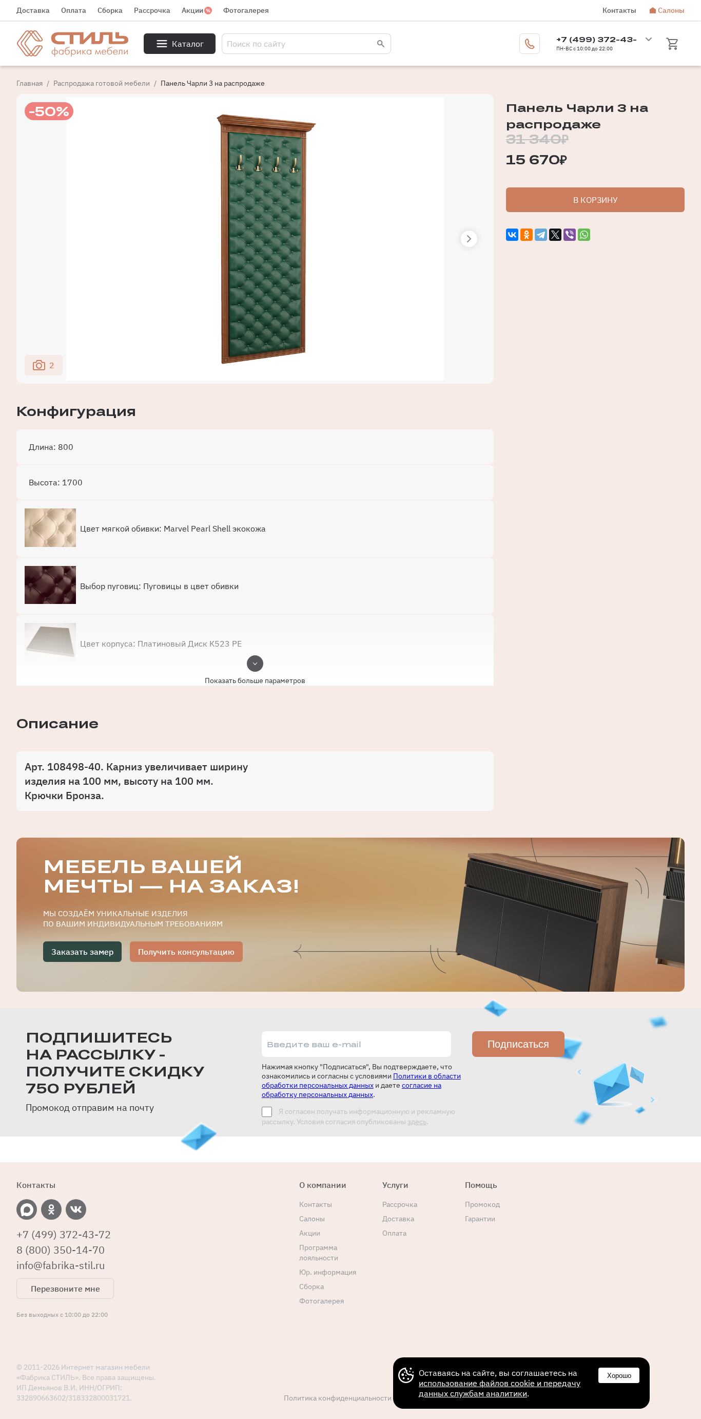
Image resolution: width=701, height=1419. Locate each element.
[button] (469, 239)
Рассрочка (152, 10)
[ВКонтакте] (512, 235)
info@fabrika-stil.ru (60, 1265)
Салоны (671, 10)
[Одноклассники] (526, 235)
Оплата (73, 10)
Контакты (619, 10)
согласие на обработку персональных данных (351, 1090)
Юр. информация (327, 1272)
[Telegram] (541, 235)
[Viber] (569, 235)
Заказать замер (82, 952)
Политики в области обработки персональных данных (361, 1080)
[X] (555, 235)
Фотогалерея (246, 10)
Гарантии (480, 1218)
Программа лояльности (318, 1252)
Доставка (33, 10)
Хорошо (619, 1375)
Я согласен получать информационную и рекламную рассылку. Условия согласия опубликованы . (358, 1116)
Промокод (482, 1204)
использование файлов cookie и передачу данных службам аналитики (499, 1388)
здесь (416, 1121)
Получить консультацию (186, 952)
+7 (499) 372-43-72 (63, 1234)
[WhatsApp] (584, 235)
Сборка (110, 10)
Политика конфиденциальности (338, 1398)
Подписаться (518, 1044)
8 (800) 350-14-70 (60, 1250)
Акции (192, 10)
